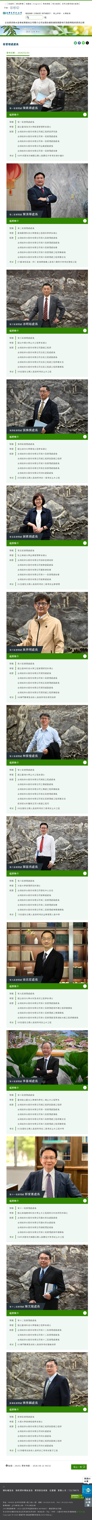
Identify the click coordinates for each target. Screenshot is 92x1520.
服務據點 (80, 1512)
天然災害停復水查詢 (70, 3)
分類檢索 (37, 13)
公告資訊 (9, 22)
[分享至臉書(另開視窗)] (79, 43)
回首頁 (11, 3)
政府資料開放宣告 (24, 1490)
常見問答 (46, 3)
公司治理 (42, 22)
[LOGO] (12, 12)
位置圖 (52, 1490)
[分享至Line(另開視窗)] (83, 43)
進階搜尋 (29, 13)
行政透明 (67, 22)
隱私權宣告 (8, 1490)
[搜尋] (45, 17)
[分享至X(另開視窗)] (87, 43)
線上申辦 (57, 13)
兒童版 (28, 3)
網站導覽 (19, 3)
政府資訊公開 (78, 22)
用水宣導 (17, 22)
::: (5, 3)
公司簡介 (34, 22)
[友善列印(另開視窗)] (75, 43)
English (37, 3)
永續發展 (51, 22)
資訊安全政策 (41, 1490)
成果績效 (26, 22)
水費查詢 (66, 13)
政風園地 (59, 22)
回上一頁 (78, 1466)
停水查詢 (56, 3)
